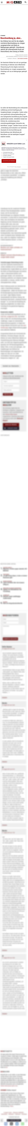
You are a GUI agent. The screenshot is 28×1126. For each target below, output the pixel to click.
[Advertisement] (14, 19)
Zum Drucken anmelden (22, 58)
